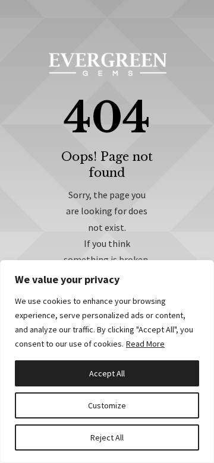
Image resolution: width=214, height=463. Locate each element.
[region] (107, 361)
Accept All (107, 373)
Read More (145, 343)
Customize (107, 405)
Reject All (107, 437)
